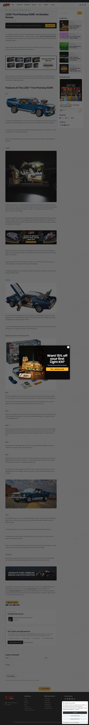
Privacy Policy (66, 722)
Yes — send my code (57, 369)
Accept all (75, 712)
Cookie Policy (80, 707)
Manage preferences (75, 719)
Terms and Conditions (74, 722)
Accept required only (75, 715)
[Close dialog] (68, 347)
